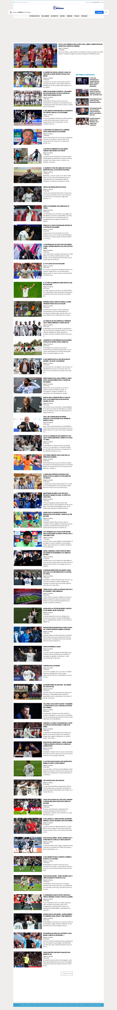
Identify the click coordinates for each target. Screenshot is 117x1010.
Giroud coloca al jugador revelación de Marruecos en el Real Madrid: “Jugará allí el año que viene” (57, 514)
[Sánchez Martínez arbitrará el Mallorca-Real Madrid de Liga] (28, 959)
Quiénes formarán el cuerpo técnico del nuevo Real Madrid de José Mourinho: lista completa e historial (57, 552)
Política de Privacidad (56, 1005)
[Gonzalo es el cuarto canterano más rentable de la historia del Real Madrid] (28, 232)
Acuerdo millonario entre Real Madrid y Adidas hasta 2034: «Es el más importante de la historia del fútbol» (57, 572)
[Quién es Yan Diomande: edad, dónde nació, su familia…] (28, 213)
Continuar (99, 12)
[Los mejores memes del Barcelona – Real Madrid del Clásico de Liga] (28, 692)
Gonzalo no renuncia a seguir (52, 647)
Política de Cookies (68, 1005)
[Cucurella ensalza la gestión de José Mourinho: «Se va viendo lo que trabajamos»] (83, 121)
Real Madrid (45, 16)
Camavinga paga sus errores (51, 666)
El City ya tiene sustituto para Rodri (54, 264)
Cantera (62, 16)
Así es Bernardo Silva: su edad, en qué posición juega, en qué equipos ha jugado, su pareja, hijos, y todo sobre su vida (57, 533)
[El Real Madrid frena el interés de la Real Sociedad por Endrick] (83, 102)
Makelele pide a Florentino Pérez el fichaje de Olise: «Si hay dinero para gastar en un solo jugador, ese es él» (56, 399)
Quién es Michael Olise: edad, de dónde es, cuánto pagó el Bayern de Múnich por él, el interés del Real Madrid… (57, 380)
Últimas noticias (35, 16)
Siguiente (66, 973)
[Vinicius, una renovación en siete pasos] (28, 194)
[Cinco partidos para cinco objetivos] (28, 787)
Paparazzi (84, 16)
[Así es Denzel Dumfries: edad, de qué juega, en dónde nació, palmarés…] (28, 462)
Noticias (82, 1005)
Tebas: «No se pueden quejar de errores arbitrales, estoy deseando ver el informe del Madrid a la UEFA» (56, 418)
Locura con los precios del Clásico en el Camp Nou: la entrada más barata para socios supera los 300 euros (57, 801)
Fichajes (76, 16)
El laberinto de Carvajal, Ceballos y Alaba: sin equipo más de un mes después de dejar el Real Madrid (57, 74)
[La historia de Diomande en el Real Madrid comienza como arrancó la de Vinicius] (28, 156)
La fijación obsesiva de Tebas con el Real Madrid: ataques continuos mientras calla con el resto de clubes (58, 246)
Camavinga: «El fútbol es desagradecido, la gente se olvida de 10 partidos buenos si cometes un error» (57, 725)
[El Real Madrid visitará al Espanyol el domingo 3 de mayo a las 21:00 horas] (28, 864)
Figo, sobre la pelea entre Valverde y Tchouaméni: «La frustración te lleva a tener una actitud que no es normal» (58, 705)
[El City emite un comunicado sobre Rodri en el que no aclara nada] (28, 290)
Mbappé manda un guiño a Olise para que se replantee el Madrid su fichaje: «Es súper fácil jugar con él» (57, 495)
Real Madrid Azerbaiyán (22, 2)
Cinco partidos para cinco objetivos (53, 780)
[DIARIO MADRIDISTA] (58, 6)
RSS (86, 1005)
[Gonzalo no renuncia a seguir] (28, 653)
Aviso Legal (47, 1005)
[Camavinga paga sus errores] (28, 673)
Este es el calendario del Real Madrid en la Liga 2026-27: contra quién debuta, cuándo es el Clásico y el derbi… (57, 437)
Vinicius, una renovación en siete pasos (54, 187)
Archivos (76, 1005)
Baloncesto (54, 16)
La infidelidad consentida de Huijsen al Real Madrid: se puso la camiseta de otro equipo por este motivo (57, 476)
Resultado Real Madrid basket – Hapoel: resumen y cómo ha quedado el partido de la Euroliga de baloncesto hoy (57, 744)
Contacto (40, 1005)
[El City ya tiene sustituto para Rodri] (28, 271)
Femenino (69, 16)
